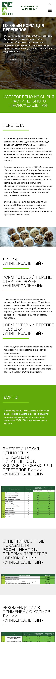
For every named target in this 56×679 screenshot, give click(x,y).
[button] (18, 60)
